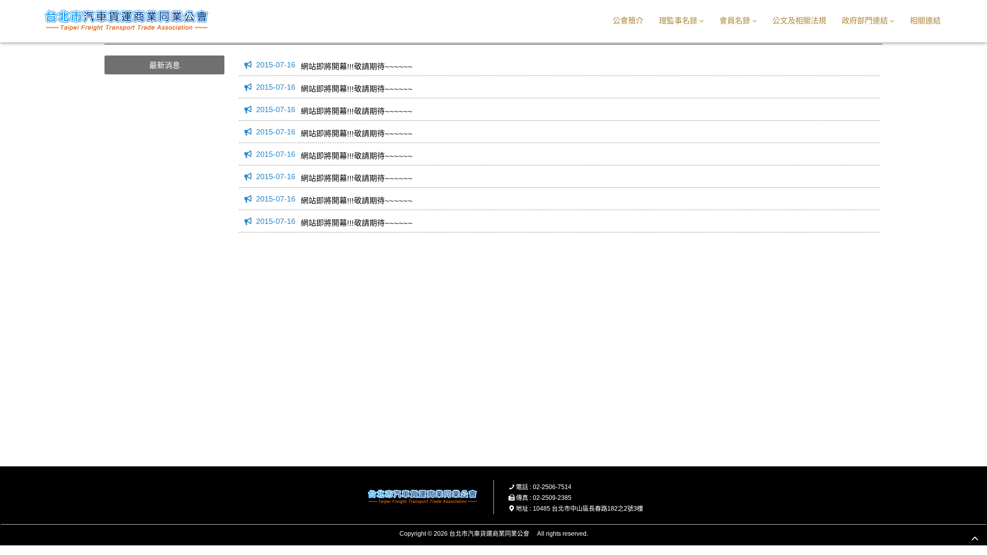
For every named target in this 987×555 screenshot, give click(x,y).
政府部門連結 (865, 21)
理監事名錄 (678, 21)
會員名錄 (734, 21)
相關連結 (925, 21)
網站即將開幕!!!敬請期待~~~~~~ (357, 66)
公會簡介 (628, 21)
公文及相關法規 (799, 21)
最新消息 (164, 65)
